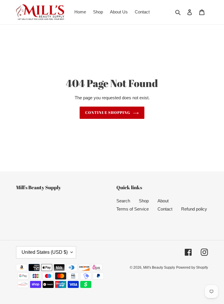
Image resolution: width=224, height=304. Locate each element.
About (163, 200)
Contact (165, 208)
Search (123, 200)
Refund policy (194, 208)
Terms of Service (132, 208)
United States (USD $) (45, 252)
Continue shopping (107, 112)
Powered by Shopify (192, 267)
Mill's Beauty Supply (159, 267)
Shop (144, 200)
